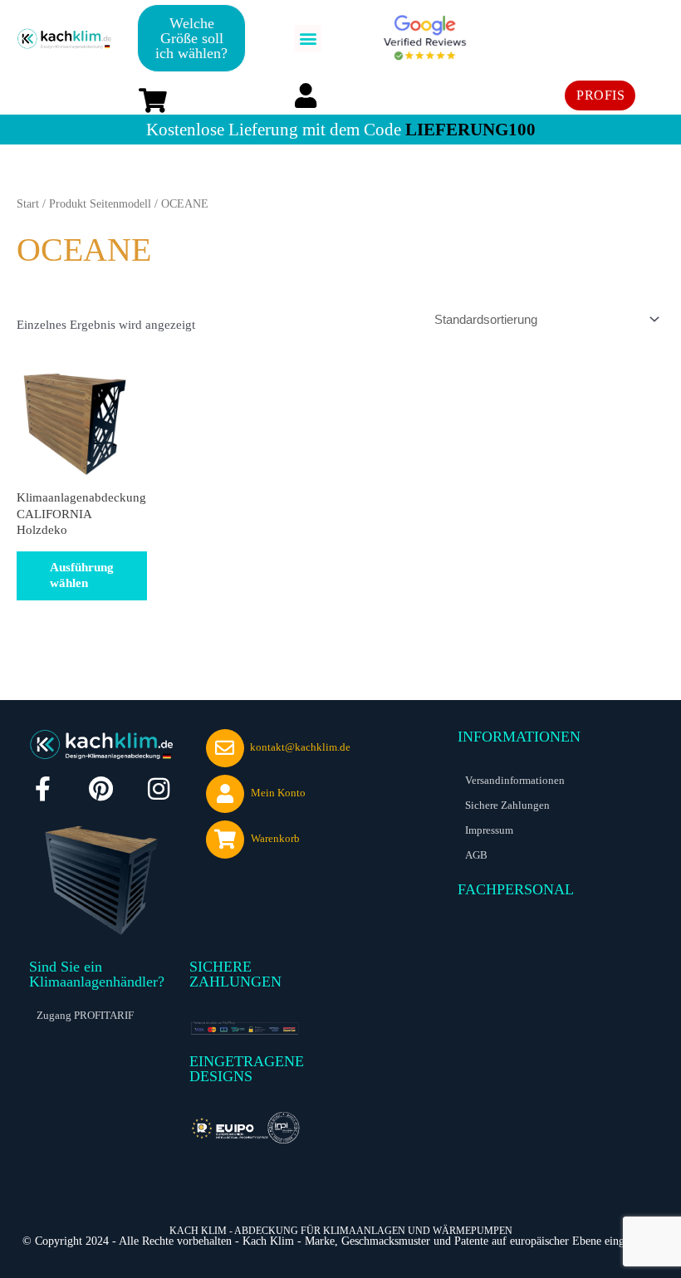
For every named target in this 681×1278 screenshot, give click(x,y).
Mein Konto (278, 792)
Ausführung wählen (82, 575)
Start (28, 204)
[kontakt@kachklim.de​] (225, 748)
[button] (307, 38)
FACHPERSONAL (516, 889)
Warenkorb (275, 838)
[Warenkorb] (225, 839)
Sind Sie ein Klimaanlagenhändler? (96, 974)
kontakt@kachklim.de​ (300, 747)
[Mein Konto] (225, 794)
